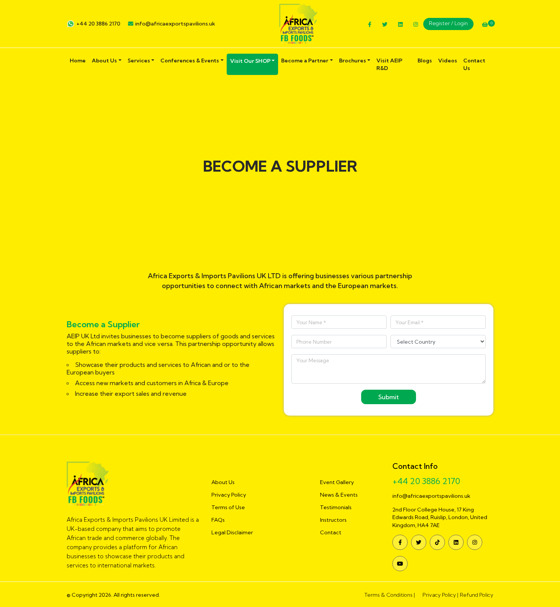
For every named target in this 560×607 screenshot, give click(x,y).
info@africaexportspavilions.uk (175, 23)
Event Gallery (337, 482)
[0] (485, 24)
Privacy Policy (228, 494)
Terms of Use (228, 507)
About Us (223, 482)
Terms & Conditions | (389, 594)
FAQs (218, 519)
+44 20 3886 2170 (98, 23)
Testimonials (336, 507)
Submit (388, 397)
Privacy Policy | (440, 594)
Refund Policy (476, 594)
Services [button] (139, 60)
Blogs (425, 60)
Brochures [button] (352, 60)
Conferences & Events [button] (189, 60)
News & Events (339, 494)
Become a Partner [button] (304, 60)
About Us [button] (104, 60)
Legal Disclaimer (232, 532)
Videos (447, 60)
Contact (330, 532)
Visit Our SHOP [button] (250, 60)
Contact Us (474, 64)
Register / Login (448, 23)
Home (78, 60)
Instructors (333, 519)
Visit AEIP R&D (389, 64)
